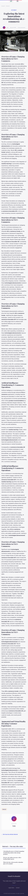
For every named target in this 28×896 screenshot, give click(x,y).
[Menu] (17, 1)
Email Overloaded (14, 876)
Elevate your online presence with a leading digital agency (12, 858)
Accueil (3, 6)
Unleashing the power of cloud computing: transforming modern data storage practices (13, 853)
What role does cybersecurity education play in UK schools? (13, 863)
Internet (7, 6)
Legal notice (11, 887)
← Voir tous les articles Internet (9, 834)
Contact (18, 887)
